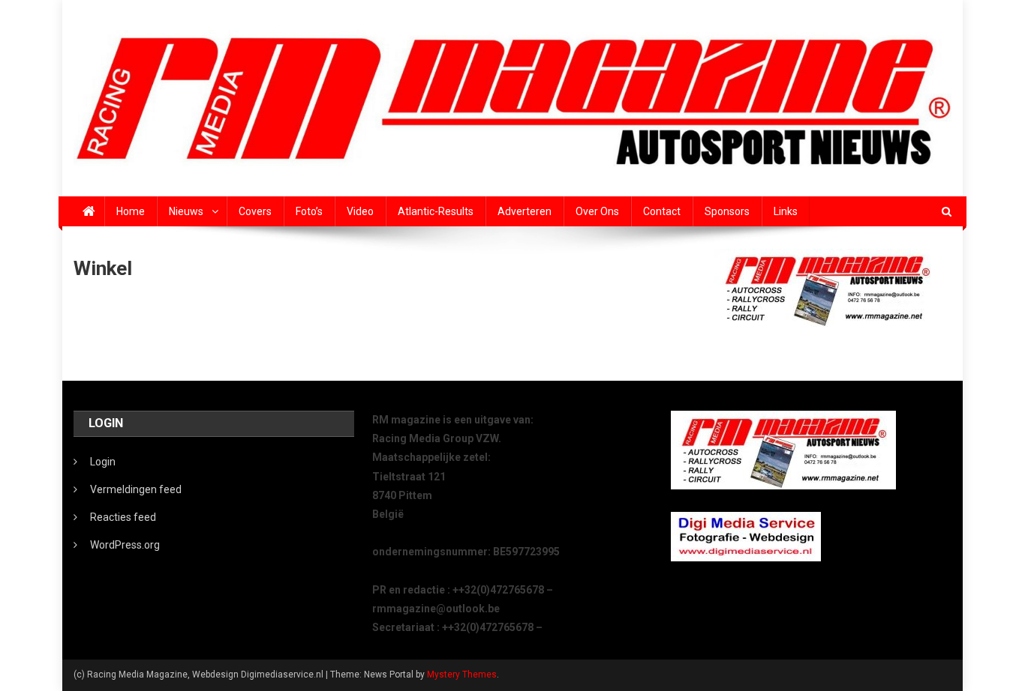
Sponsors (727, 211)
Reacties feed (123, 517)
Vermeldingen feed (136, 489)
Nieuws (186, 211)
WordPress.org (125, 545)
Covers (255, 211)
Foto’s (309, 211)
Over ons (597, 211)
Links (786, 211)
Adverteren (524, 211)
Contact (662, 211)
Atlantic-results (435, 211)
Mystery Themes (462, 674)
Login (103, 462)
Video (360, 211)
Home (130, 211)
